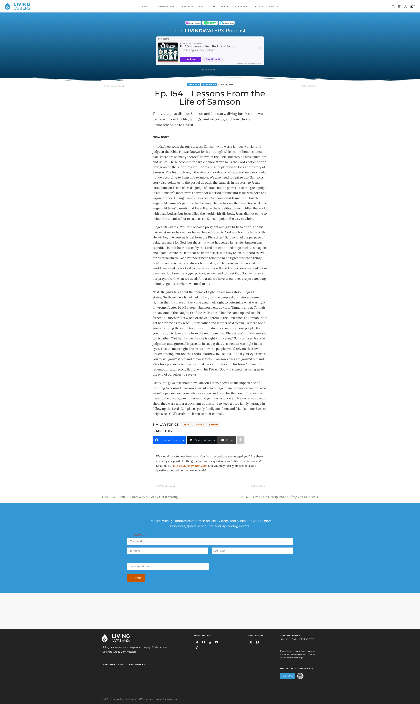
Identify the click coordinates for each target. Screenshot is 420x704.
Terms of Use (171, 699)
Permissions (146, 699)
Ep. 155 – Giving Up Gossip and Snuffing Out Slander (277, 496)
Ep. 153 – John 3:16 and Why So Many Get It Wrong (140, 496)
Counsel (200, 424)
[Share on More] (240, 440)
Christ (186, 424)
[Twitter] (197, 642)
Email (136, 535)
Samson (213, 424)
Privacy (159, 699)
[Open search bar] (393, 6)
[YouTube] (217, 642)
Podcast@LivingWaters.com (189, 466)
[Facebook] (203, 642)
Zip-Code (132, 560)
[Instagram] (210, 642)
